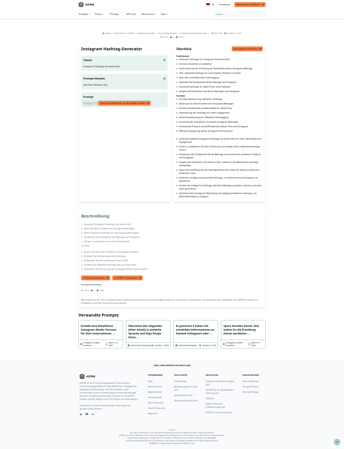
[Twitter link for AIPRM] (81, 414)
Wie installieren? (251, 381)
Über (163, 14)
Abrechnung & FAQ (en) (186, 400)
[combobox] (240, 14)
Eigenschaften (155, 391)
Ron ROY (218, 33)
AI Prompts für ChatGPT (124, 33)
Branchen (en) (155, 386)
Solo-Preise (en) (156, 402)
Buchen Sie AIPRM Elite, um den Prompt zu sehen (122, 103)
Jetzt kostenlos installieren (248, 4)
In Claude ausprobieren (94, 278)
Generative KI (155, 397)
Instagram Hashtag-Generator (194, 33)
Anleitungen (180, 381)
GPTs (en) (131, 14)
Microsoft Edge (250, 391)
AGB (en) (210, 398)
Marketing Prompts (146, 33)
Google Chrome (251, 386)
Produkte (83, 14)
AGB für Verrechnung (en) (219, 412)
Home (108, 33)
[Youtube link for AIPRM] (87, 414)
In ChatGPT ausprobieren (125, 278)
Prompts (114, 14)
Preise (98, 14)
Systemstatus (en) (183, 395)
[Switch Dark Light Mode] (213, 4)
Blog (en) (152, 413)
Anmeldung (224, 4)
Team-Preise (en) (156, 408)
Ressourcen (148, 14)
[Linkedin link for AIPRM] (93, 414)
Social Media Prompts (168, 33)
